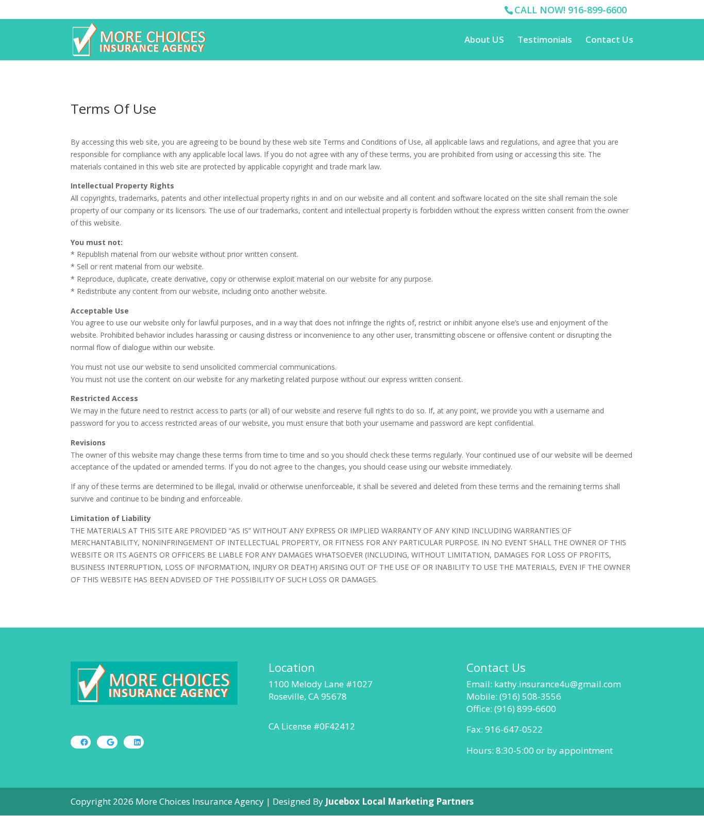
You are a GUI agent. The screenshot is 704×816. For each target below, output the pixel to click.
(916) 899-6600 (525, 709)
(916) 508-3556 (530, 696)
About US (484, 40)
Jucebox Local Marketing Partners (399, 801)
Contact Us (609, 40)
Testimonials (544, 40)
